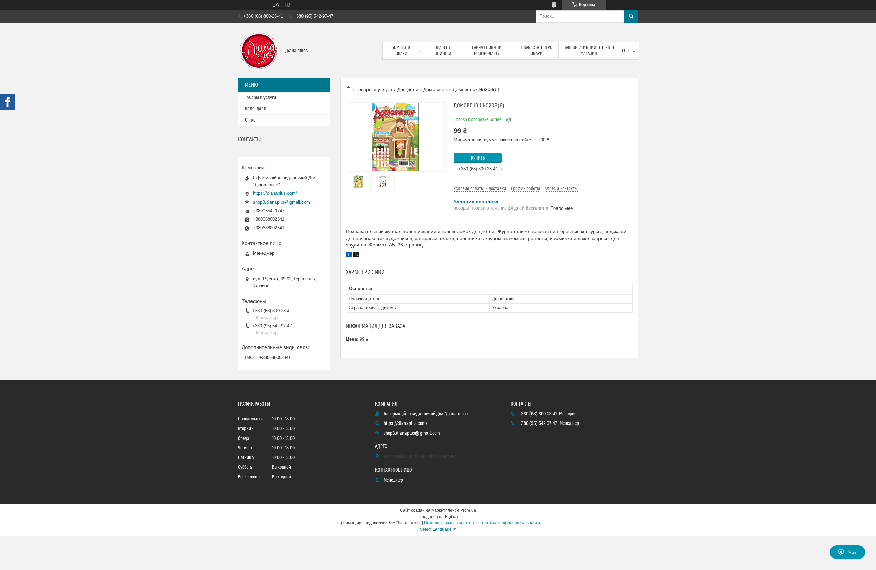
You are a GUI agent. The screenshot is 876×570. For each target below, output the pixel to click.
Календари (255, 109)
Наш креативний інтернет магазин (588, 50)
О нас (250, 120)
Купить (478, 158)
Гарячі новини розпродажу (487, 50)
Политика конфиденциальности (509, 522)
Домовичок (435, 89)
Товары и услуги (374, 89)
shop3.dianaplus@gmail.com (281, 202)
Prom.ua (468, 510)
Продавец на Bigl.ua (438, 516)
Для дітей (407, 89)
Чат (852, 552)
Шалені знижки (443, 50)
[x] (356, 255)
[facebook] (349, 255)
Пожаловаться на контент (449, 522)
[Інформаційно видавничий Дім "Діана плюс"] (259, 50)
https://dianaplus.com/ (275, 193)
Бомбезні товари (400, 50)
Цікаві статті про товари (535, 50)
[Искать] (631, 16)
